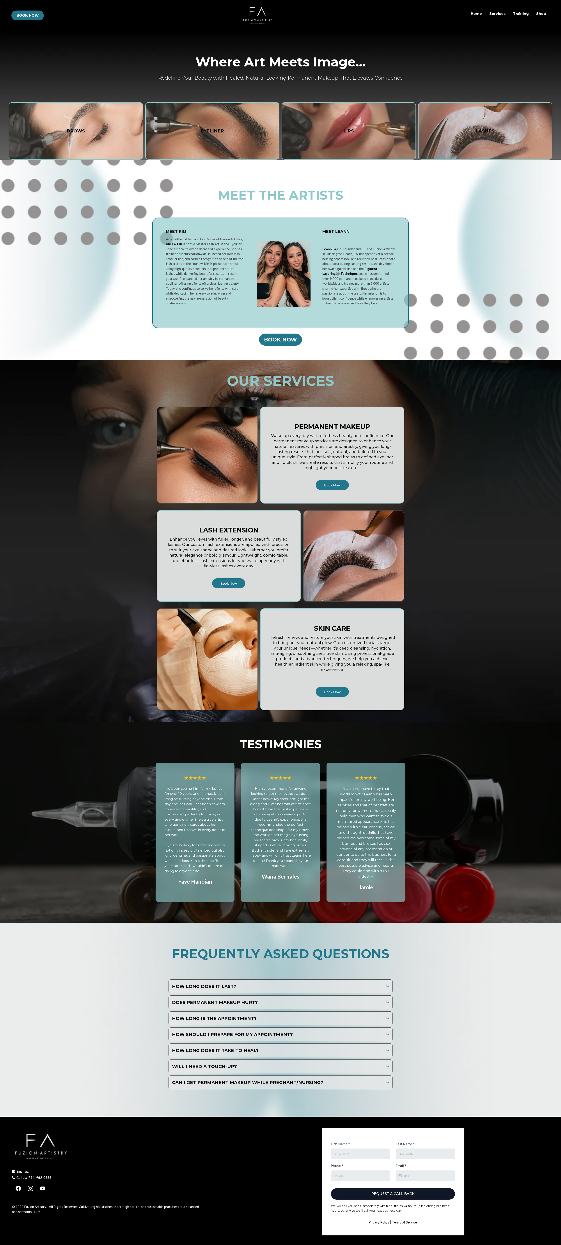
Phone (337, 1166)
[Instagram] (30, 1188)
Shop (541, 14)
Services (497, 14)
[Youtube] (43, 1188)
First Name (340, 1144)
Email (401, 1166)
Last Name (405, 1144)
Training (521, 14)
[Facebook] (18, 1188)
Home (476, 14)
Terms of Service (404, 1222)
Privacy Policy (379, 1222)
